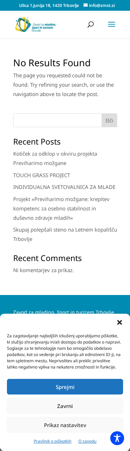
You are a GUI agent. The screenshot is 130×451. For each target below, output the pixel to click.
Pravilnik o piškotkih (52, 441)
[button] (119, 322)
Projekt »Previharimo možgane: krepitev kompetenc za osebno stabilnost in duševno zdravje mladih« (61, 208)
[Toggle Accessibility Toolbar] (117, 438)
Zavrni (65, 405)
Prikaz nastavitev (65, 425)
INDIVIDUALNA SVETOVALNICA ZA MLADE (64, 186)
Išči (109, 120)
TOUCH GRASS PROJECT (41, 175)
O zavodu (87, 441)
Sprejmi (65, 386)
